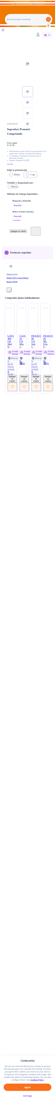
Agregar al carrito (18, 231)
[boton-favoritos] (35, 231)
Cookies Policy (37, 1079)
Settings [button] (27, 1095)
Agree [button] (27, 1087)
